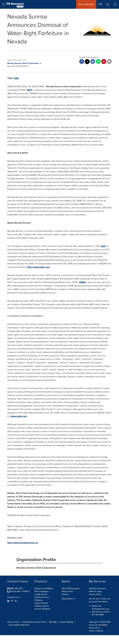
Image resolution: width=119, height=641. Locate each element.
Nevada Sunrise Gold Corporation (36, 568)
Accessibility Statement (19, 624)
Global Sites (67, 598)
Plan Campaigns (42, 591)
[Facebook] (12, 600)
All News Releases (97, 588)
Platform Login (95, 591)
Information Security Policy (34, 622)
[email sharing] (109, 62)
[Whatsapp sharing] (98, 62)
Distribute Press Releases (42, 599)
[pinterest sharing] (103, 62)
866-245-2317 (17, 588)
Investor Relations (43, 608)
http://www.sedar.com (38, 267)
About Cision (67, 591)
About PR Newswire (71, 588)
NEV (16, 78)
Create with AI (41, 594)
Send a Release (86, 4)
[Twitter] (16, 600)
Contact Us (12, 597)
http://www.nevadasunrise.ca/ (22, 542)
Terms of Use (13, 622)
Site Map (53, 622)
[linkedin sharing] (92, 62)
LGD (103, 246)
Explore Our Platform (44, 588)
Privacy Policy (95, 594)
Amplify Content (42, 606)
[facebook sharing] (81, 62)
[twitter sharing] (87, 62)
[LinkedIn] (8, 600)
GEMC (82, 282)
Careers (65, 594)
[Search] (115, 4)
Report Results (41, 603)
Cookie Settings (67, 622)
